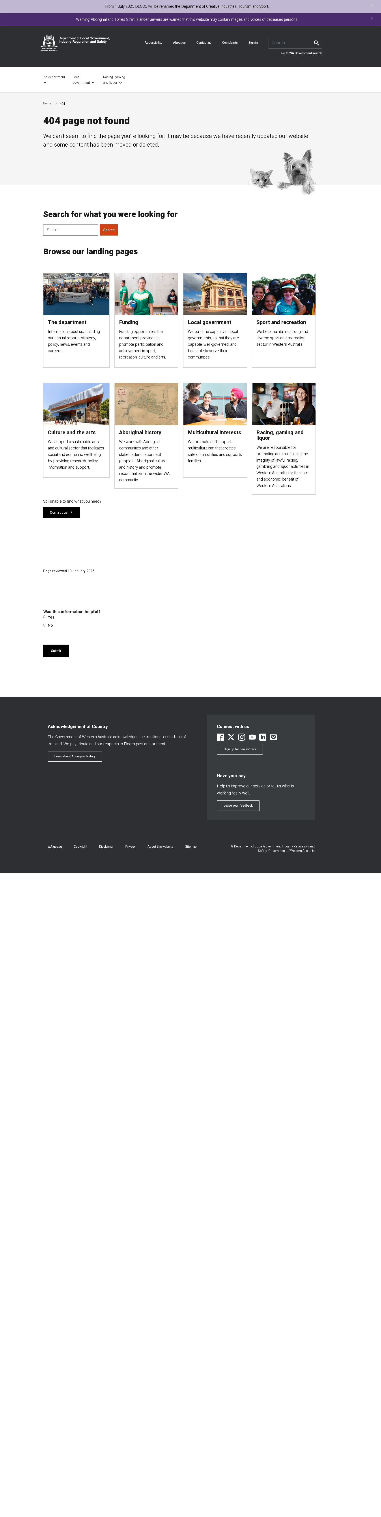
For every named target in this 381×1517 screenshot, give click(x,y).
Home (47, 103)
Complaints (230, 43)
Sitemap (191, 846)
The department (53, 77)
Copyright (80, 846)
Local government (81, 80)
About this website (160, 846)
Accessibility (153, 43)
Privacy (130, 846)
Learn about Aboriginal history (74, 756)
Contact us (203, 43)
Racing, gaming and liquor (114, 80)
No (50, 625)
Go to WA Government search (301, 53)
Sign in (253, 43)
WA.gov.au (55, 846)
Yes (51, 617)
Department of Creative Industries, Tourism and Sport (224, 6)
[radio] (44, 616)
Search (317, 43)
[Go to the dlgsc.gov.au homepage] (75, 43)
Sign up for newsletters (240, 749)
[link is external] (220, 738)
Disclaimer (106, 846)
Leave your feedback (238, 805)
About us (179, 43)
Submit (56, 651)
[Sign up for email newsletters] (273, 738)
